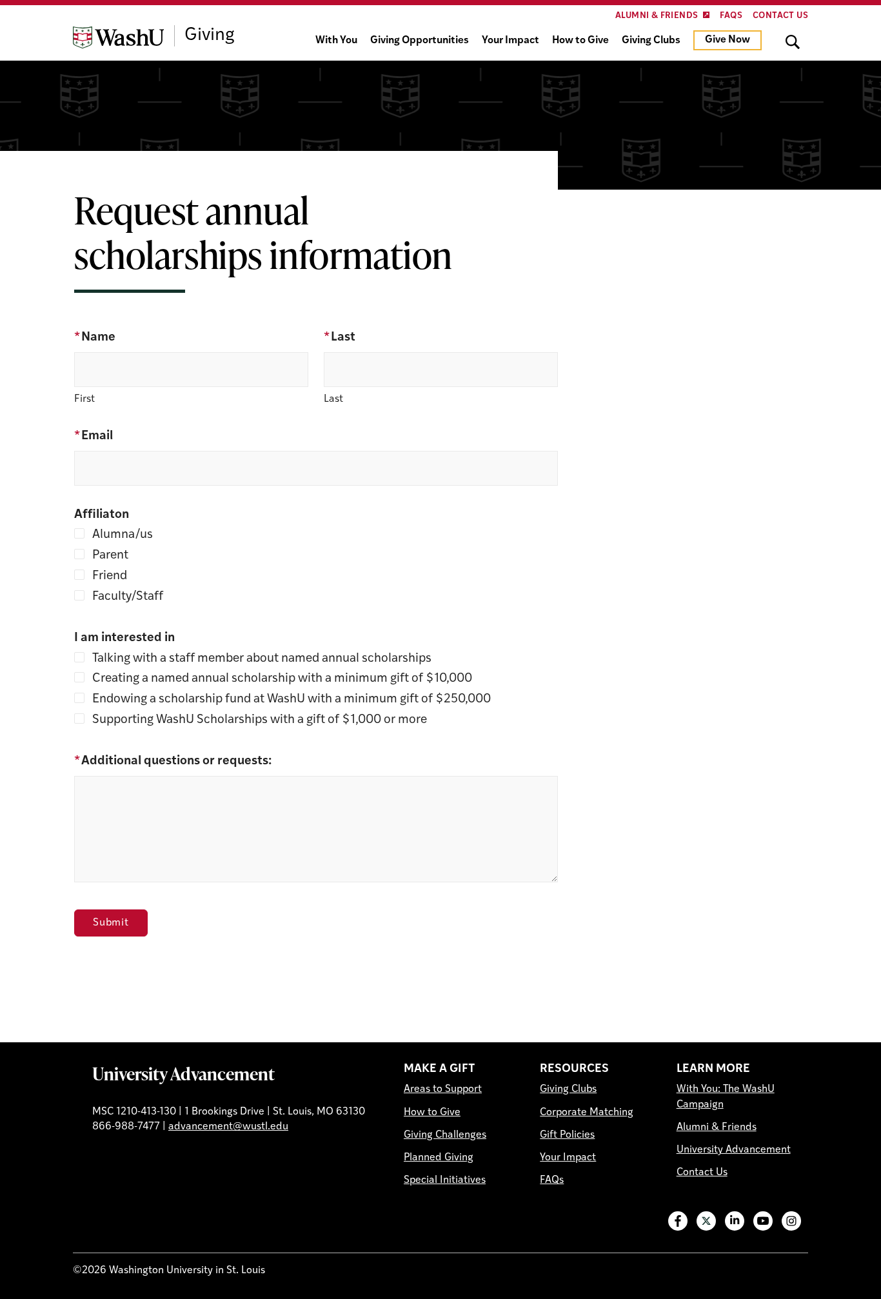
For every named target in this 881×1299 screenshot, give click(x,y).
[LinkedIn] (734, 1221)
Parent (109, 556)
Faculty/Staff (126, 597)
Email (93, 436)
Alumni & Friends (656, 16)
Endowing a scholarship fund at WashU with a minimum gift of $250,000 (290, 699)
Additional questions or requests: (173, 761)
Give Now (727, 40)
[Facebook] (678, 1221)
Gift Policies (567, 1135)
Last (339, 338)
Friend (108, 576)
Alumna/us (121, 535)
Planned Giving (438, 1158)
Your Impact (510, 40)
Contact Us (780, 16)
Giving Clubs (651, 40)
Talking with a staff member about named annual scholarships (260, 659)
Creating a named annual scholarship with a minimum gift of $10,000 (281, 679)
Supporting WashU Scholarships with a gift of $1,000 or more (258, 720)
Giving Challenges (445, 1135)
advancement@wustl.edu (228, 1127)
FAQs (731, 16)
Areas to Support (443, 1089)
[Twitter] (706, 1221)
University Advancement (183, 1073)
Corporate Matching (586, 1112)
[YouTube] (763, 1221)
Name (94, 338)
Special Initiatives (445, 1180)
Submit (111, 923)
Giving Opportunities (419, 40)
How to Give (580, 40)
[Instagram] (791, 1221)
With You (336, 40)
